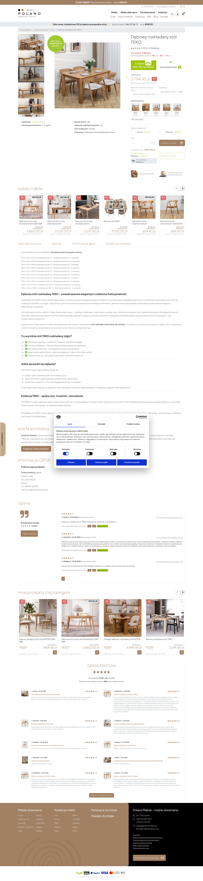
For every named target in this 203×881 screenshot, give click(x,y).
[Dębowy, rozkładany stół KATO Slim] (25, 723)
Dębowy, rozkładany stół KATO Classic (126, 694)
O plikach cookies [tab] (133, 424)
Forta (57, 819)
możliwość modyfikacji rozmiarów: (87, 125)
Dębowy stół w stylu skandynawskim (56, 222)
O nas (113, 16)
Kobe (75, 827)
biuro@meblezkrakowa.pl (147, 829)
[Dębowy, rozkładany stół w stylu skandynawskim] (107, 723)
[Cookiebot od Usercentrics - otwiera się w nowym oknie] (137, 417)
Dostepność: (26, 122)
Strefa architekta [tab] (118, 243)
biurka (39, 815)
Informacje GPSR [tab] (84, 243)
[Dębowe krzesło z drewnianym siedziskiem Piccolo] (25, 744)
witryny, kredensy (25, 827)
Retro (75, 815)
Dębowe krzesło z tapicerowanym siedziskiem (139, 223)
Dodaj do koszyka (168, 143)
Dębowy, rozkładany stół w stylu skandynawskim (129, 724)
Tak (89, 526)
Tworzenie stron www (104, 877)
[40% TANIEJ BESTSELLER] (144, 207)
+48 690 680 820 (144, 819)
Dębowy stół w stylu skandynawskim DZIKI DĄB (30, 222)
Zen (56, 815)
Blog (156, 16)
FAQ (149, 16)
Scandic (76, 819)
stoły (53, 30)
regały (39, 827)
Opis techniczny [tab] (29, 243)
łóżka (20, 815)
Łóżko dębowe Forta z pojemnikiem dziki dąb (45, 694)
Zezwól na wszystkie (132, 462)
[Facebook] (181, 7)
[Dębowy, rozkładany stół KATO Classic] (107, 693)
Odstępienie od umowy (141, 848)
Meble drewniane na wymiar (142, 843)
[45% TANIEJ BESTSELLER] (31, 207)
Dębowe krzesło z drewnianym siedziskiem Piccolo (47, 745)
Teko (57, 823)
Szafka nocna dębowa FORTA (40, 761)
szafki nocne (23, 819)
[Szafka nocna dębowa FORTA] (25, 760)
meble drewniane (41, 30)
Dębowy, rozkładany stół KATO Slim (42, 724)
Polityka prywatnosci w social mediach (146, 840)
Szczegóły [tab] (101, 424)
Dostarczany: (79, 132)
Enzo (75, 831)
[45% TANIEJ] (87, 207)
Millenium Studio (116, 877)
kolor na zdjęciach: (81, 129)
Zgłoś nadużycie (102, 526)
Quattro (76, 823)
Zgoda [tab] (69, 424)
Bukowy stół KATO (112, 221)
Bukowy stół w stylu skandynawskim (84, 222)
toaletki (39, 819)
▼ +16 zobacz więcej (137, 119)
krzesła (39, 831)
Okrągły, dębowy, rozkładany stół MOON (122, 639)
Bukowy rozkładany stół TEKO (159, 639)
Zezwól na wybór (101, 462)
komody (22, 823)
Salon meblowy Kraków (141, 845)
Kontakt (164, 16)
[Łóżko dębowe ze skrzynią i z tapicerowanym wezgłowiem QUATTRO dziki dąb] (107, 760)
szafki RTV (40, 823)
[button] (171, 14)
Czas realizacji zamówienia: (31, 125)
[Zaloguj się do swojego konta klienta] (178, 14)
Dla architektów (125, 16)
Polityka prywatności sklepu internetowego (148, 837)
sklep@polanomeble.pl (167, 7)
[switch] (90, 453)
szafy (20, 831)
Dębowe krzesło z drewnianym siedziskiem (171, 222)
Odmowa (71, 462)
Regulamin (136, 835)
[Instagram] (184, 7)
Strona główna (25, 30)
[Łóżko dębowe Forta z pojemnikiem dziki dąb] (25, 693)
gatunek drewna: (80, 122)
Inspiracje (140, 16)
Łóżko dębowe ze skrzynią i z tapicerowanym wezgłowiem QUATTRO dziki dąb (138, 761)
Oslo (57, 831)
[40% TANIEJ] (172, 207)
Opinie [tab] (56, 243)
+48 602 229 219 (148, 7)
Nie (94, 526)
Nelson (58, 827)
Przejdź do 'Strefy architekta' (36, 449)
